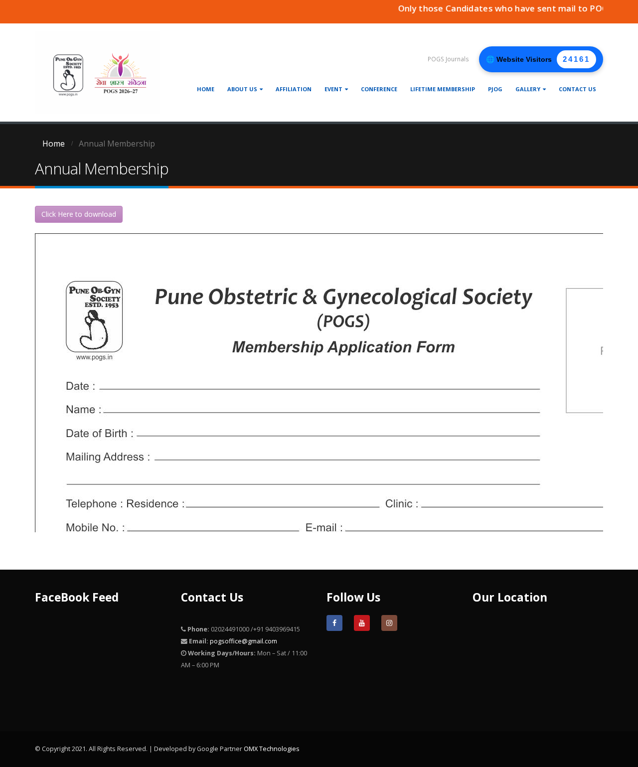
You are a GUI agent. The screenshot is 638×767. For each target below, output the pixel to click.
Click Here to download (78, 214)
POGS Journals (448, 59)
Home (205, 89)
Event (333, 89)
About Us (242, 89)
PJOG (495, 89)
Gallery (527, 89)
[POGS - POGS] (97, 72)
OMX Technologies (272, 749)
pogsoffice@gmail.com (243, 641)
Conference (379, 89)
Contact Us (577, 89)
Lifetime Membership (442, 89)
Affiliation (294, 89)
